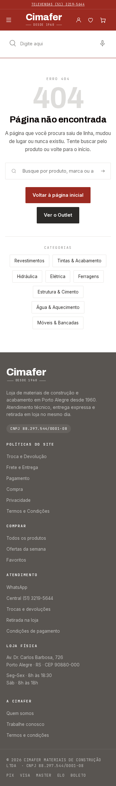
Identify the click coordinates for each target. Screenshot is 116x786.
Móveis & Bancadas (58, 322)
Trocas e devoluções (28, 609)
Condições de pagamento (33, 631)
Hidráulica (27, 276)
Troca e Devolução (26, 456)
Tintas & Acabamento (79, 260)
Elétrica (57, 276)
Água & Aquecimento (58, 307)
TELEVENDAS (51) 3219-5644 (58, 4)
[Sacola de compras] (102, 19)
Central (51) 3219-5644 (29, 598)
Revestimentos (29, 260)
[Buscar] (102, 171)
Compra (14, 489)
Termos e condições (27, 735)
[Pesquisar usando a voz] (102, 43)
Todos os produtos (26, 538)
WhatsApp (16, 587)
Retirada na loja (22, 620)
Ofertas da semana (26, 549)
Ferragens (88, 276)
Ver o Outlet (58, 215)
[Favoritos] (90, 19)
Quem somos (20, 713)
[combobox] (58, 43)
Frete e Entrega (22, 467)
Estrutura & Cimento (58, 291)
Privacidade (18, 500)
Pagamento (18, 478)
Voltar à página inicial (58, 195)
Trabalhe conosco (25, 724)
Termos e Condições (28, 511)
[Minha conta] (78, 20)
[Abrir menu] (8, 19)
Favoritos (16, 560)
